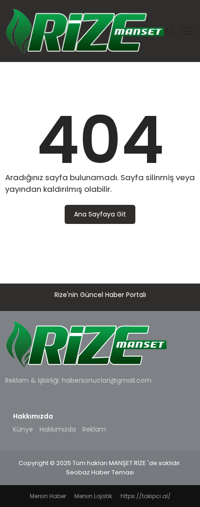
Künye (23, 429)
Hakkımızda (58, 429)
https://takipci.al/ (145, 496)
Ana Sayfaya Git (100, 214)
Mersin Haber (48, 496)
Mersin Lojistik (93, 496)
